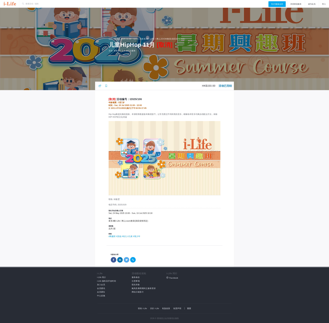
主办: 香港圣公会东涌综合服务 (122, 51)
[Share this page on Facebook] (113, 259)
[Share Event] (100, 86)
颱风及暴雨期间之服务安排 (144, 288)
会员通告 (101, 292)
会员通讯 (101, 288)
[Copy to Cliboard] (133, 259)
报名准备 (136, 284)
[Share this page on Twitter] (126, 259)
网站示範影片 (138, 292)
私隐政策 (166, 308)
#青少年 (136, 236)
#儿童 (130, 236)
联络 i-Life (142, 308)
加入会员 (101, 284)
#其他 (118, 236)
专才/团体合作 (277, 4)
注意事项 (136, 281)
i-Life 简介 (101, 277)
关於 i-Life (154, 308)
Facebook (173, 278)
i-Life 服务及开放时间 (106, 281)
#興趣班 (112, 236)
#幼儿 (124, 236)
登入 (324, 4)
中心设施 (101, 296)
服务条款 (136, 277)
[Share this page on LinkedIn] (120, 259)
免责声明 (177, 308)
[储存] (106, 86)
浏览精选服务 (295, 4)
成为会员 (312, 4)
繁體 (189, 308)
